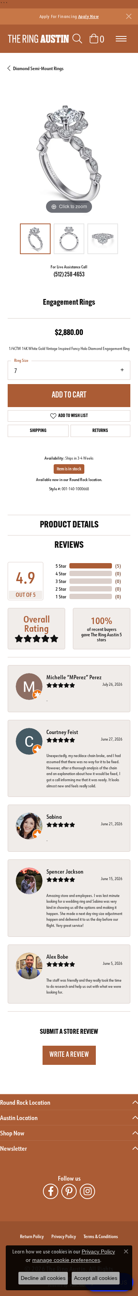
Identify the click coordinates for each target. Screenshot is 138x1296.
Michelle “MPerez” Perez (74, 677)
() (118, 566)
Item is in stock (69, 468)
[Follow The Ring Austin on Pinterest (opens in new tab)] (69, 1191)
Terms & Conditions (101, 1236)
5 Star (61, 566)
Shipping (38, 431)
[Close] (128, 16)
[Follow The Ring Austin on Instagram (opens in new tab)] (87, 1191)
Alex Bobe (57, 956)
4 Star (61, 573)
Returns (100, 431)
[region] (69, 154)
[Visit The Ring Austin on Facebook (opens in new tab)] (50, 1191)
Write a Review (69, 1055)
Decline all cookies (43, 1278)
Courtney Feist (62, 732)
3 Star (61, 581)
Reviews (69, 545)
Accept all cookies (95, 1278)
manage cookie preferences (66, 1260)
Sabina (54, 816)
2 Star (61, 589)
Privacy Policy (63, 1236)
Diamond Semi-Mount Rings (38, 68)
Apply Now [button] (88, 16)
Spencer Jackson (65, 871)
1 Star (61, 596)
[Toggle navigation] (121, 39)
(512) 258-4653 (69, 275)
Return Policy (32, 1236)
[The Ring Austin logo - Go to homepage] (38, 38)
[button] (77, 38)
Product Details (69, 525)
